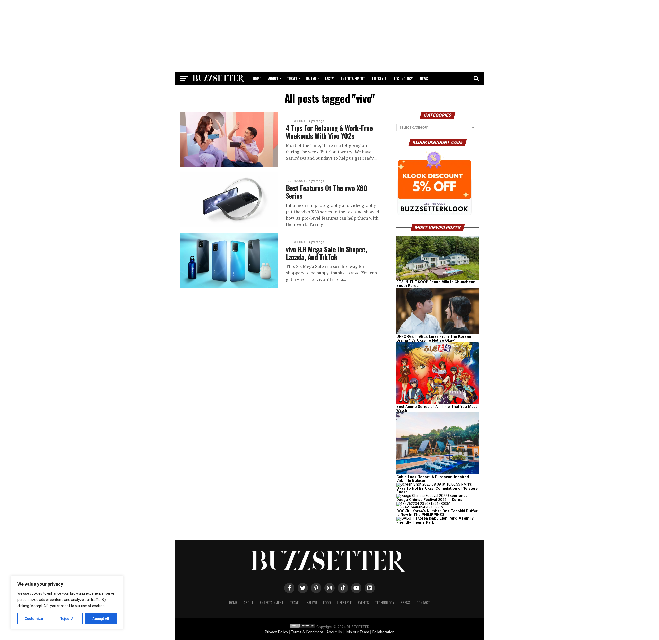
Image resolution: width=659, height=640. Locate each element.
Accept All (100, 619)
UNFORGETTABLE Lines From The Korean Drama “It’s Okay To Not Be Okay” (433, 338)
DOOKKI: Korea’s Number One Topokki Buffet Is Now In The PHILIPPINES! (437, 513)
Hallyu (311, 78)
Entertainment (353, 78)
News (424, 78)
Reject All (67, 619)
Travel (292, 78)
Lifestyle (379, 78)
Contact (423, 602)
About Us (334, 632)
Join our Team (357, 632)
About (273, 78)
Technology (403, 78)
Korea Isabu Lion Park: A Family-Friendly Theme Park (435, 520)
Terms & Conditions (307, 632)
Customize (34, 619)
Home (257, 78)
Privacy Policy (276, 632)
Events (363, 602)
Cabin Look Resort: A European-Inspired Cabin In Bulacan (432, 479)
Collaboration (383, 632)
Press (405, 602)
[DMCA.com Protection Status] (302, 627)
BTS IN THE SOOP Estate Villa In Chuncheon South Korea (435, 284)
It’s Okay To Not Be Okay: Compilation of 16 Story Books (437, 488)
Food (327, 602)
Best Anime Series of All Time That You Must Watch (436, 408)
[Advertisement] (329, 36)
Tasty (329, 78)
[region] (67, 603)
